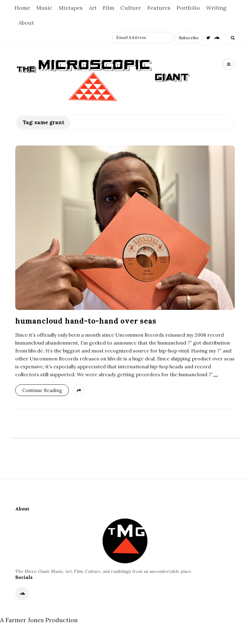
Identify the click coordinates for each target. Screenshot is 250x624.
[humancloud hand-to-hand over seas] (125, 227)
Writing (216, 7)
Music (44, 7)
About (26, 22)
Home (22, 7)
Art (93, 7)
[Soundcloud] (217, 37)
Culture (130, 7)
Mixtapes (71, 7)
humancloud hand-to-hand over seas (85, 321)
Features (158, 7)
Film (108, 7)
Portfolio (188, 7)
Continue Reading (42, 390)
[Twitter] (208, 37)
